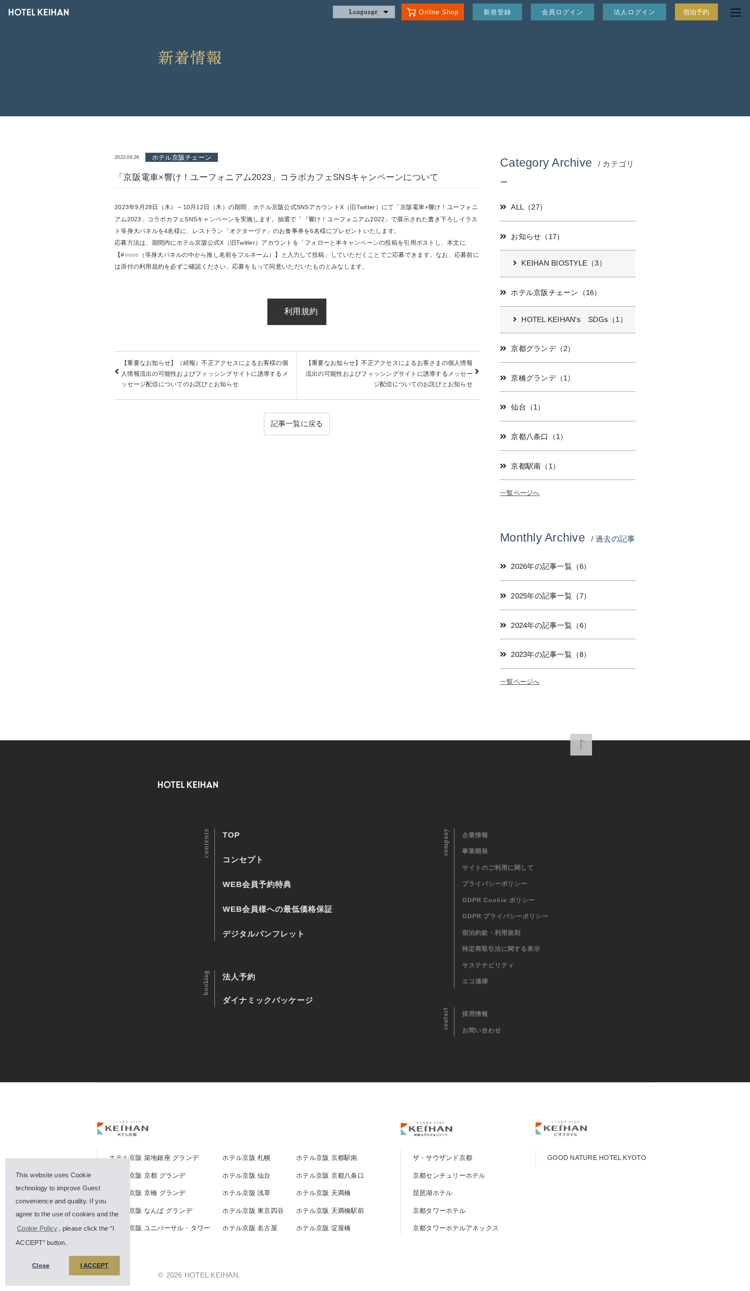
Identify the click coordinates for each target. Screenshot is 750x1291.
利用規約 (301, 311)
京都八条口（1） (539, 437)
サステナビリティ (488, 965)
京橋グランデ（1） (543, 378)
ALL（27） (529, 207)
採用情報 (475, 1013)
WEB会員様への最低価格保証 (278, 909)
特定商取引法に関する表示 (501, 948)
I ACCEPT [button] (94, 1265)
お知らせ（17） (537, 237)
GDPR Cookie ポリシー (498, 900)
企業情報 (475, 834)
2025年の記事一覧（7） (551, 596)
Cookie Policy (37, 1228)
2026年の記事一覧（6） (551, 566)
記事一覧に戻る (297, 424)
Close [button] (40, 1265)
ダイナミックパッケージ (268, 1000)
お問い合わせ (481, 1030)
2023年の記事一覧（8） (551, 654)
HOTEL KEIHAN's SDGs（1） (574, 319)
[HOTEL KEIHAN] (34, 12)
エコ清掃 (475, 981)
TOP (231, 835)
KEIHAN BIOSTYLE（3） (563, 263)
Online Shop (438, 12)
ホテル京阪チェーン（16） (556, 293)
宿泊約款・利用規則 (491, 932)
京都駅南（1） (535, 466)
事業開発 (475, 851)
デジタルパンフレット (264, 934)
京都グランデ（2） (543, 349)
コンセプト (243, 859)
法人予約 (239, 976)
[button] (70, 1243)
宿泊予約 (696, 12)
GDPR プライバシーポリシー (505, 916)
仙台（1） (528, 407)
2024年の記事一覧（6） (551, 625)
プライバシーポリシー (494, 883)
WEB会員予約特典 (257, 884)
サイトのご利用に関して (498, 867)
